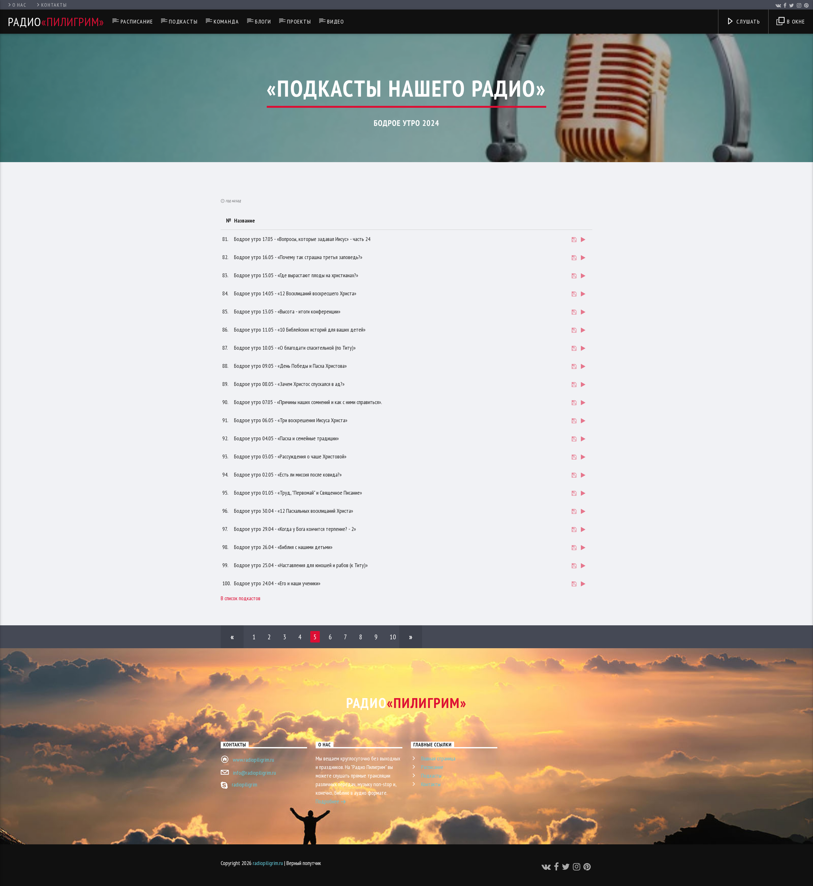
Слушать (747, 21)
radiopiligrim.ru (268, 863)
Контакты (54, 5)
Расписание (137, 21)
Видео (335, 21)
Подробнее (328, 801)
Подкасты (183, 21)
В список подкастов (240, 598)
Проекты (299, 21)
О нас (19, 5)
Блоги (263, 21)
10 (393, 636)
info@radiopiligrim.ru (254, 772)
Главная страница (438, 758)
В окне (795, 21)
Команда (226, 21)
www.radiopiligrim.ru (253, 759)
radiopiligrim (244, 784)
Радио (56, 21)
